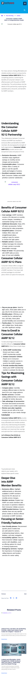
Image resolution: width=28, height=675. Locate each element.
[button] (11, 598)
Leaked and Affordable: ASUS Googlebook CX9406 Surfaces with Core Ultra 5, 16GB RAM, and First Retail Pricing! (11, 662)
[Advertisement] (14, 56)
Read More (4, 639)
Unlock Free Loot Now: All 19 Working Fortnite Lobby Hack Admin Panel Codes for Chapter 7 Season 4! (13, 630)
